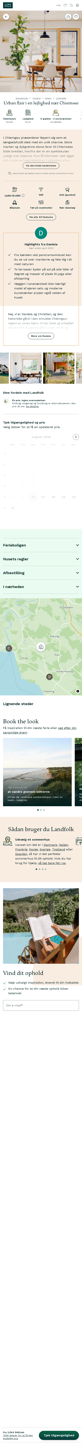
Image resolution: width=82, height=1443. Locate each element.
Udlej (58, 5)
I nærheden (13, 586)
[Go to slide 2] (44, 89)
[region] (41, 646)
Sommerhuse (22, 98)
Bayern (48, 98)
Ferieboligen (14, 545)
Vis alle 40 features (41, 217)
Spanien (21, 854)
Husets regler (15, 559)
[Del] (68, 17)
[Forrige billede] (5, 51)
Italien (63, 845)
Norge (33, 849)
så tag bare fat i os (52, 863)
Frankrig (21, 849)
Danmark (50, 845)
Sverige (45, 849)
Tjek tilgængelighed (59, 1435)
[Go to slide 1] (41, 89)
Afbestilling (13, 573)
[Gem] (76, 17)
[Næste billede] (77, 51)
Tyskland (36, 98)
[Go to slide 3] (47, 89)
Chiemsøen (61, 98)
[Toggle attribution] (78, 691)
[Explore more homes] (6, 17)
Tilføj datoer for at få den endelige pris (18, 1437)
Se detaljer (32, 406)
